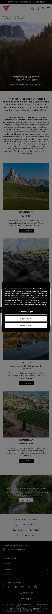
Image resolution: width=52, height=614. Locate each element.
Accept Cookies (26, 325)
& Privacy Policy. (40, 304)
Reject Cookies (26, 319)
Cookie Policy (29, 304)
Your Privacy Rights (26, 312)
